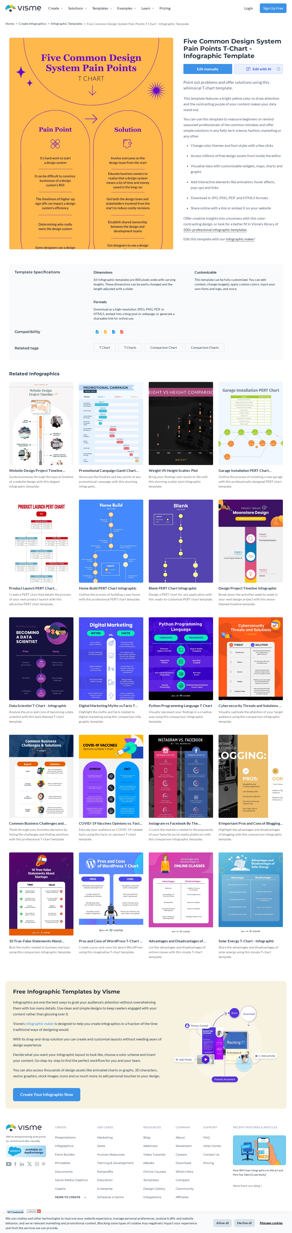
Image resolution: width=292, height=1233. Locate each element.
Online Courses (154, 1171)
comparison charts (205, 347)
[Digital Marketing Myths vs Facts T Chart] (111, 658)
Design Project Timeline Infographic (248, 588)
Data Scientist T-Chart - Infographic (38, 705)
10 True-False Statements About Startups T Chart (35, 941)
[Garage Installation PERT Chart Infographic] (251, 423)
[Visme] (23, 8)
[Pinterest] (43, 1164)
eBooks (148, 1163)
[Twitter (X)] (29, 1164)
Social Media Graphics (71, 1180)
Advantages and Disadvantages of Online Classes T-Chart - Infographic (178, 941)
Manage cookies (271, 1223)
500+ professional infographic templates (215, 229)
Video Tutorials (154, 1154)
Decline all (244, 1223)
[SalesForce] (26, 1151)
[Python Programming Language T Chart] (181, 658)
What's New (184, 1171)
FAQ (206, 1137)
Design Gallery (154, 1188)
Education (105, 1180)
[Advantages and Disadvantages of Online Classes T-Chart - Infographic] (181, 894)
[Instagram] (37, 1164)
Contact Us (211, 1154)
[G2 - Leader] (34, 1211)
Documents (64, 1171)
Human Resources (111, 1154)
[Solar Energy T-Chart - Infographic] (251, 894)
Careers (181, 1154)
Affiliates (182, 1197)
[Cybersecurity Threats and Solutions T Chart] (251, 658)
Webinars (150, 1146)
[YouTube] (8, 1164)
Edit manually (208, 69)
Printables (62, 1163)
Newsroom (184, 1146)
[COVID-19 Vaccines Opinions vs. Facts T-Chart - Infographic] (111, 776)
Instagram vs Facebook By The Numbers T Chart (173, 823)
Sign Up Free (273, 8)
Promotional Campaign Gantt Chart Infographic (107, 470)
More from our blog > (247, 1185)
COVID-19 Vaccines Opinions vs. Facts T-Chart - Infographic (110, 823)
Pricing (164, 8)
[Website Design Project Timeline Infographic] (41, 423)
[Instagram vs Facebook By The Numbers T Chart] (181, 776)
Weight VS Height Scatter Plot (173, 470)
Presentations (65, 1137)
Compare (183, 1180)
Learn (145, 8)
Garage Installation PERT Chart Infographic (244, 470)
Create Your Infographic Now (46, 1094)
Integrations (152, 1197)
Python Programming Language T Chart (180, 705)
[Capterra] (16, 1211)
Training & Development (115, 1163)
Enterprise (105, 1188)
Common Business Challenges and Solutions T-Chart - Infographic (36, 823)
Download (183, 1163)
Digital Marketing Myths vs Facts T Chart (107, 705)
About (180, 1137)
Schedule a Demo (110, 1197)
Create (53, 8)
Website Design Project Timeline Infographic (36, 470)
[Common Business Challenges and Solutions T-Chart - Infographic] (41, 776)
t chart (104, 347)
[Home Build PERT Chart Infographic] (111, 541)
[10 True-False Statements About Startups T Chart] (41, 894)
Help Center (212, 1146)
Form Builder (65, 1154)
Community (185, 1188)
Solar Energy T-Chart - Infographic (246, 941)
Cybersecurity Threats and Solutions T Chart (250, 705)
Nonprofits (105, 1171)
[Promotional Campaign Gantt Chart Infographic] (111, 423)
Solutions (75, 8)
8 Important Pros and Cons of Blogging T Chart (251, 823)
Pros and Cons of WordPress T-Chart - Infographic (110, 941)
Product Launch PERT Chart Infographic (31, 588)
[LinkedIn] (21, 1164)
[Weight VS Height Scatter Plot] (181, 423)
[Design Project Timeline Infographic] (251, 541)
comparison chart (163, 347)
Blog (146, 1137)
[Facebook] (15, 1164)
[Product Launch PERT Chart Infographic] (41, 541)
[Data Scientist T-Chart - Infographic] (41, 658)
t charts (130, 347)
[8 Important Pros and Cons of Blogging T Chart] (251, 776)
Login (248, 8)
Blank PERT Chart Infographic (173, 588)
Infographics (64, 1146)
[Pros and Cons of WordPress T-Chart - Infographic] (111, 894)
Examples (124, 8)
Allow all (222, 1223)
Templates (100, 8)
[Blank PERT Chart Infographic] (181, 541)
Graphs (60, 1188)
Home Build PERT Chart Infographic (108, 588)
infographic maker (240, 239)
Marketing (105, 1137)
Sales (101, 1146)
